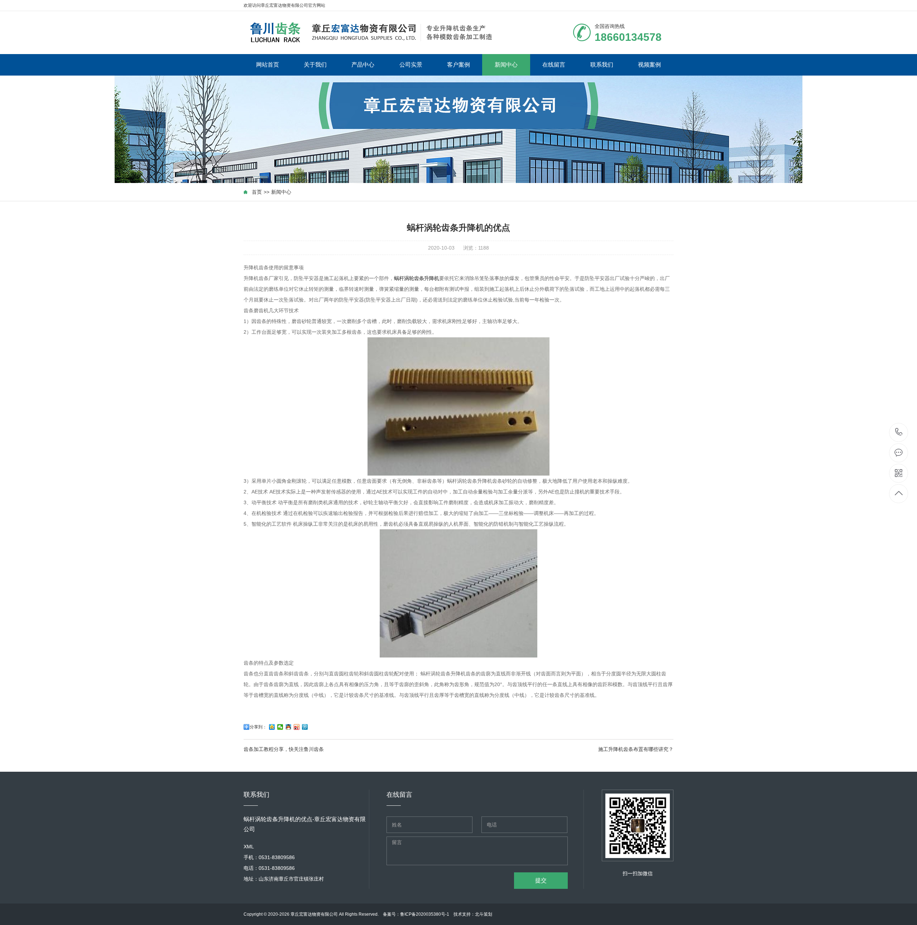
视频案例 (649, 65)
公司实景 (410, 65)
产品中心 (362, 65)
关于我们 (315, 65)
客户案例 (458, 65)
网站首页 (267, 65)
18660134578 (898, 432)
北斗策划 (483, 914)
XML (249, 846)
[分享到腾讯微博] (305, 727)
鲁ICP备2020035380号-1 (424, 914)
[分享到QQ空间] (272, 727)
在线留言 (553, 65)
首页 (257, 192)
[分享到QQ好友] (288, 727)
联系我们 (601, 65)
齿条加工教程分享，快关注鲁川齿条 (284, 749)
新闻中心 (506, 65)
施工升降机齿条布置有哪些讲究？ (635, 749)
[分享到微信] (280, 727)
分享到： (258, 726)
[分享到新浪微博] (297, 727)
